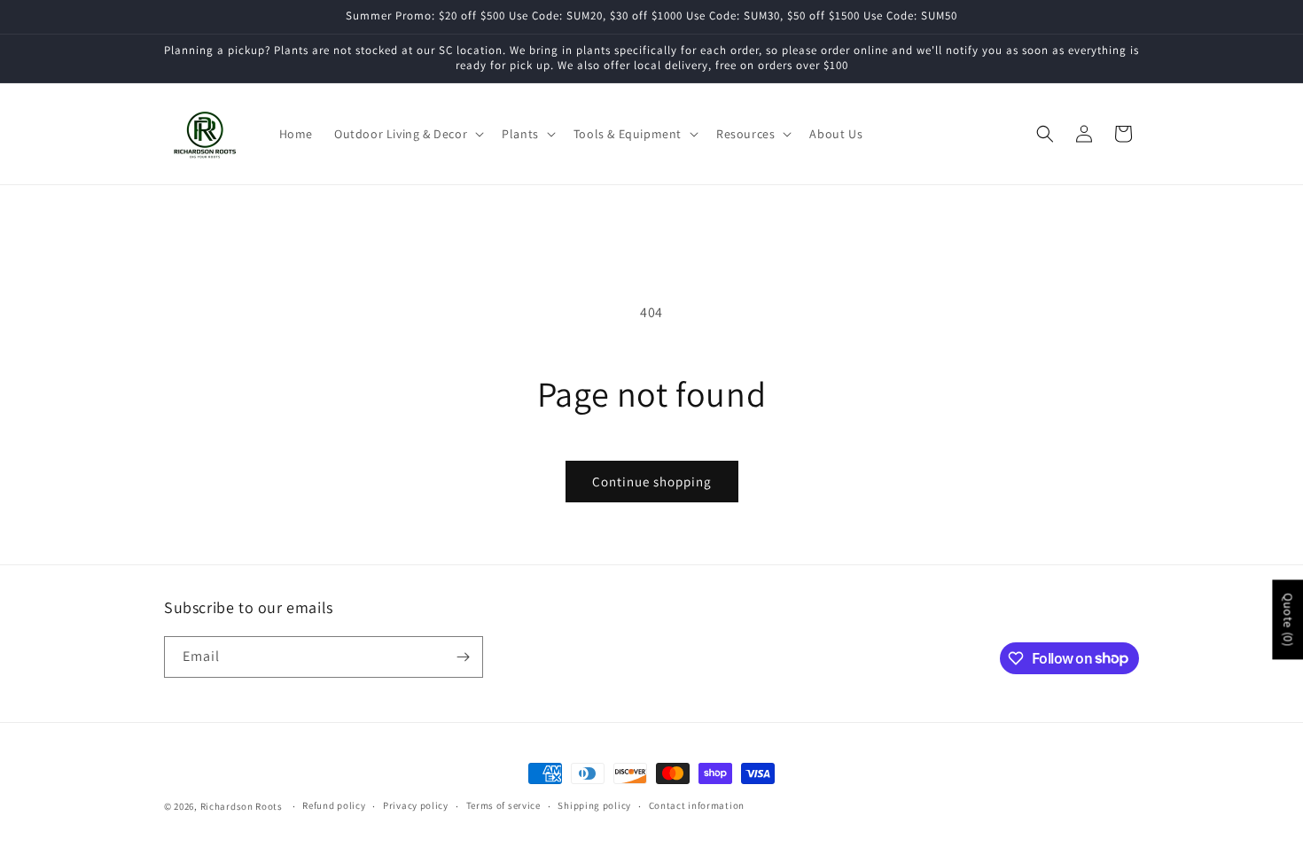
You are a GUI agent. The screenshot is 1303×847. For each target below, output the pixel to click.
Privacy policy (416, 805)
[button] (407, 133)
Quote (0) (1288, 619)
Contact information (697, 805)
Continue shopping (652, 481)
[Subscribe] (462, 657)
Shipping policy (594, 805)
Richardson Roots (241, 806)
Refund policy (333, 805)
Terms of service (503, 805)
